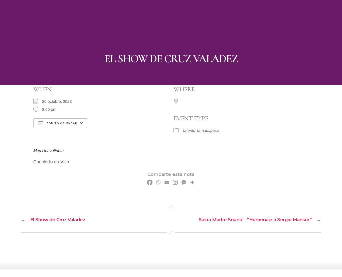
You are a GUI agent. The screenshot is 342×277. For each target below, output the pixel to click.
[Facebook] (149, 182)
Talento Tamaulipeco (200, 130)
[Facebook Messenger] (184, 182)
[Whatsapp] (158, 182)
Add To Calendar (61, 123)
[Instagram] (175, 182)
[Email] (166, 182)
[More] (192, 182)
